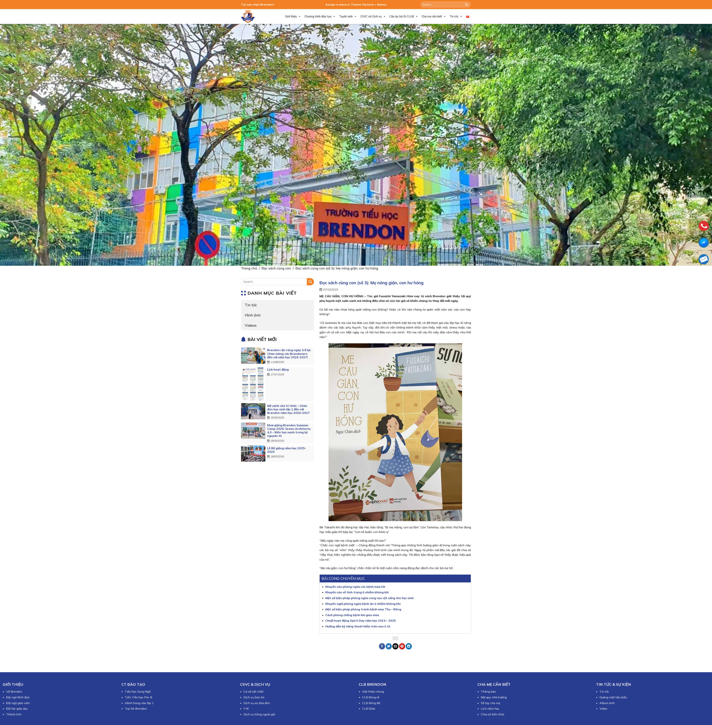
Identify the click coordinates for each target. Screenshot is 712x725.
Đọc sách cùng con (276, 268)
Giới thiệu (291, 16)
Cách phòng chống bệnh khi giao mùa (352, 615)
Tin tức (454, 16)
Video (603, 708)
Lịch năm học (490, 708)
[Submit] (466, 4)
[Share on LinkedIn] (409, 646)
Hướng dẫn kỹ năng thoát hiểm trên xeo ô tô (357, 626)
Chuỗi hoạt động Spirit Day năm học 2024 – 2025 (360, 620)
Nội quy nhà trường (494, 697)
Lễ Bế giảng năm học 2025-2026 (286, 450)
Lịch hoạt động (278, 369)
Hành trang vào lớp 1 (139, 703)
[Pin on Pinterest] (402, 646)
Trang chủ (249, 268)
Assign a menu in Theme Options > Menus (356, 4)
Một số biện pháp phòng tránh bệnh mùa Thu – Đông (363, 609)
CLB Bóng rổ (370, 697)
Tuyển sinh (346, 16)
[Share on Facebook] (382, 646)
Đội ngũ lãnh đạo (18, 697)
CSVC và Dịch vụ (371, 16)
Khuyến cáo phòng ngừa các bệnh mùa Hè (355, 587)
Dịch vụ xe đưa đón (256, 703)
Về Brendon (14, 691)
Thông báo (488, 691)
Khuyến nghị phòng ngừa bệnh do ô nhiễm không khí (362, 604)
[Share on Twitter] (389, 646)
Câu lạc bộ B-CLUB (401, 16)
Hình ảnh (253, 315)
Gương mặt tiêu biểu (613, 697)
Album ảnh (607, 703)
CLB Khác (368, 708)
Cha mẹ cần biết (432, 16)
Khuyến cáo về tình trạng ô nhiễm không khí (357, 592)
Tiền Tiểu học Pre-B (138, 697)
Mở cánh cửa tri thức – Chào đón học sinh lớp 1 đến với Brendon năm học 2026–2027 (288, 409)
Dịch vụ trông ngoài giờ (259, 714)
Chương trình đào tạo (318, 16)
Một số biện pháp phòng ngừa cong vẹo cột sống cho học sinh (369, 598)
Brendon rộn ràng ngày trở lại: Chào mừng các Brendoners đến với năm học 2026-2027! (289, 353)
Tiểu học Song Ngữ (138, 691)
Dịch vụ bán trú (253, 697)
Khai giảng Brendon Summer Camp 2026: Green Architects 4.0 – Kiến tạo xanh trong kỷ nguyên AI (289, 430)
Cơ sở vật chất (253, 691)
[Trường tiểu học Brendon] (250, 16)
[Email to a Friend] (395, 646)
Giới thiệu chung (373, 691)
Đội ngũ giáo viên (18, 703)
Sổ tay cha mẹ (490, 703)
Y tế (246, 708)
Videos (251, 325)
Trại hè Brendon (136, 708)
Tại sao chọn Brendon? (257, 4)
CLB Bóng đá (371, 703)
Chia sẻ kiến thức (493, 714)
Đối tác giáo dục (17, 708)
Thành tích (13, 714)
